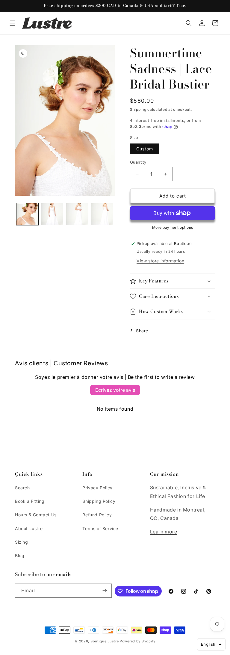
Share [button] (142, 330)
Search (22, 487)
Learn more (163, 532)
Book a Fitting (29, 501)
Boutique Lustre (104, 641)
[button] (12, 23)
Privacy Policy (97, 487)
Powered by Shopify (137, 641)
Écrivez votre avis (115, 390)
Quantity (138, 162)
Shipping (138, 109)
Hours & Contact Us (36, 514)
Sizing (21, 542)
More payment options (172, 227)
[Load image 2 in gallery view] (52, 214)
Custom (144, 148)
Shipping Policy (98, 501)
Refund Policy (97, 514)
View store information (160, 260)
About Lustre (29, 528)
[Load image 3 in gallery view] (77, 214)
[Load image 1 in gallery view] (27, 214)
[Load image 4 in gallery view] (102, 214)
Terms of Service (100, 528)
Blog (19, 555)
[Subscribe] (104, 591)
